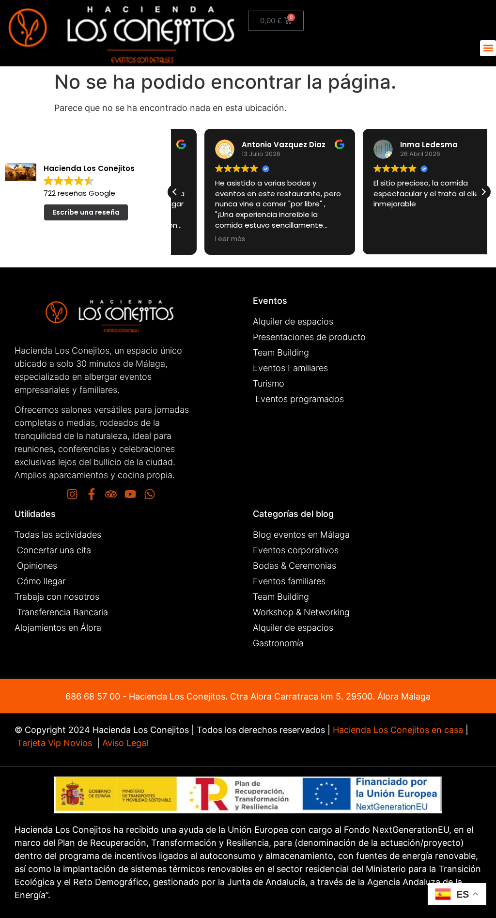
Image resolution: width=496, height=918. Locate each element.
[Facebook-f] (91, 494)
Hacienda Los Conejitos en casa (398, 730)
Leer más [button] (201, 239)
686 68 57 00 (92, 696)
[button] (488, 48)
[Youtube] (130, 494)
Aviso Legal (124, 743)
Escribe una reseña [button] (86, 212)
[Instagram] (72, 494)
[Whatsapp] (149, 494)
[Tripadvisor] (111, 494)
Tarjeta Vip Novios (54, 743)
